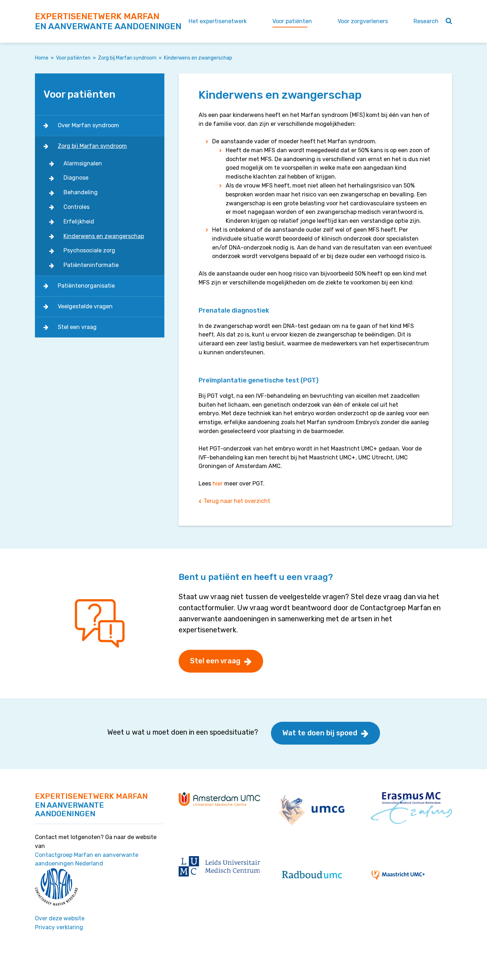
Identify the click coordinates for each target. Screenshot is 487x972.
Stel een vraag (77, 327)
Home (41, 58)
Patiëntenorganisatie (86, 285)
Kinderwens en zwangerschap (103, 236)
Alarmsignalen (82, 163)
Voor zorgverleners (363, 21)
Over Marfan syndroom (88, 125)
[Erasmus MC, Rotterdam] (411, 807)
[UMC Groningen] (312, 810)
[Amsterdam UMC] (219, 798)
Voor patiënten (292, 21)
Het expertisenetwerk (218, 21)
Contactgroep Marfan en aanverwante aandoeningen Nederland (86, 859)
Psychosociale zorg (89, 250)
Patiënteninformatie (91, 265)
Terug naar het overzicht (237, 501)
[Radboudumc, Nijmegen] (312, 874)
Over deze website (59, 918)
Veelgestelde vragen (85, 306)
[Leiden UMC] (219, 866)
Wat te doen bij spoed (319, 733)
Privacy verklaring (59, 927)
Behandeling (80, 192)
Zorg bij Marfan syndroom (127, 58)
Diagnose (75, 177)
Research (426, 21)
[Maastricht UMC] (398, 874)
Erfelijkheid (78, 221)
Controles (76, 207)
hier (217, 483)
